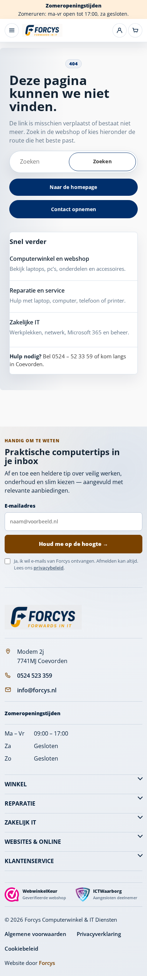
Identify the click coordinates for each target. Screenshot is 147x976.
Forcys (47, 962)
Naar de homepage (73, 187)
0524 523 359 (34, 675)
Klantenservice (29, 861)
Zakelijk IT (20, 822)
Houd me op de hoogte (73, 543)
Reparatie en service (37, 290)
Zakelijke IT (25, 322)
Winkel (16, 784)
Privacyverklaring (99, 933)
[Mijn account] (119, 30)
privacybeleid (49, 567)
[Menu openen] (12, 30)
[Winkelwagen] (135, 30)
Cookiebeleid (21, 948)
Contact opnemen (73, 209)
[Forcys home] (43, 617)
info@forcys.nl (36, 690)
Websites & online (33, 842)
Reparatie (20, 803)
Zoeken (102, 161)
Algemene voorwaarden (35, 933)
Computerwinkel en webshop (49, 259)
